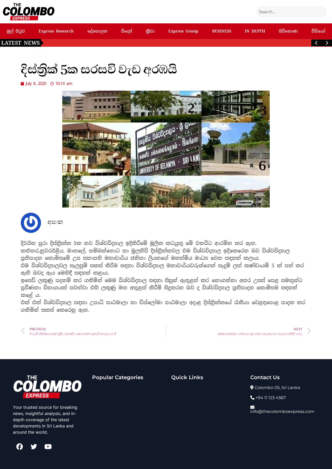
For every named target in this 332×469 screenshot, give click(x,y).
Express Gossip (183, 31)
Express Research (56, 31)
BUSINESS (221, 31)
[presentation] (316, 42)
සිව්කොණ (288, 31)
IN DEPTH (255, 31)
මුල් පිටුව (16, 31)
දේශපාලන (97, 31)
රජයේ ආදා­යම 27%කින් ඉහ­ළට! (78, 42)
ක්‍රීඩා (150, 31)
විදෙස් (126, 31)
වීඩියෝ (318, 31)
